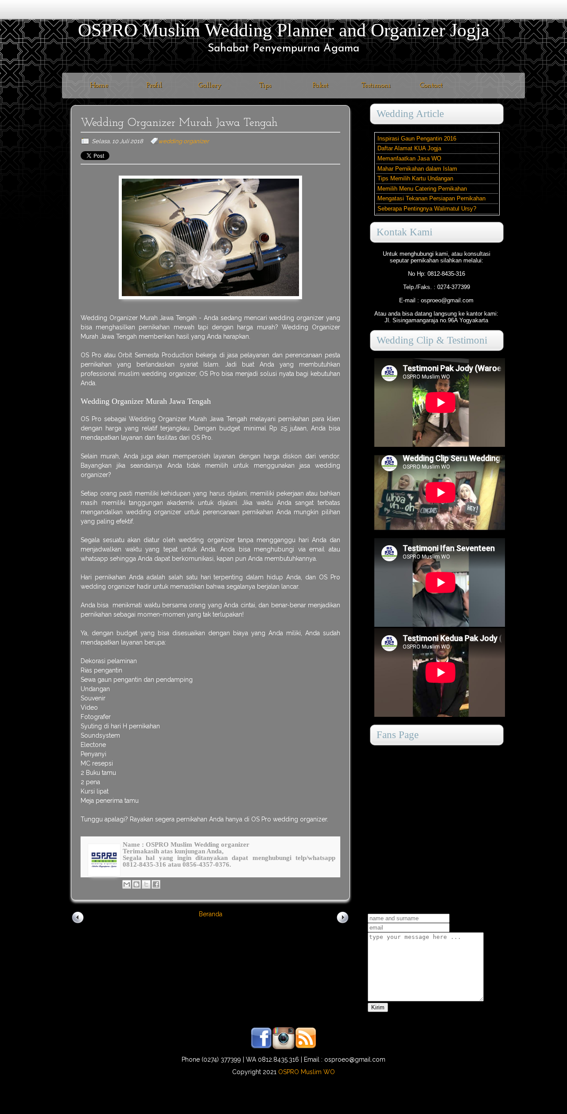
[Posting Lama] (343, 922)
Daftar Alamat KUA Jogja (409, 148)
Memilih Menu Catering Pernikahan (422, 188)
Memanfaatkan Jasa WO (409, 158)
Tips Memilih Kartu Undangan (415, 178)
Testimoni (376, 85)
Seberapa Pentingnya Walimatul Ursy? (426, 208)
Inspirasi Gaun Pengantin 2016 (416, 138)
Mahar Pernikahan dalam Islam (417, 168)
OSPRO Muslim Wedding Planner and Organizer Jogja (283, 30)
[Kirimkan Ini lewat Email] (126, 884)
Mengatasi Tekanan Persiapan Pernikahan (431, 198)
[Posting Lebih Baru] (78, 922)
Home (99, 85)
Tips (265, 85)
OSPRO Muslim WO (306, 1071)
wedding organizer (183, 141)
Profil (154, 85)
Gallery (209, 85)
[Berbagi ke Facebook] (155, 884)
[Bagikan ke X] (146, 884)
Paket (320, 85)
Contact (431, 85)
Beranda (210, 914)
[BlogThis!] (136, 884)
